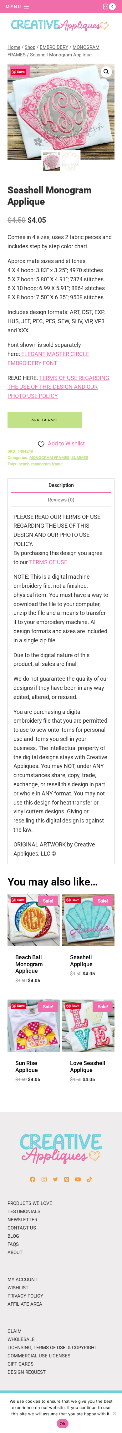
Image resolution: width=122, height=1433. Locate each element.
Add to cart (45, 419)
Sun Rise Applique (26, 1066)
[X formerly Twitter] (55, 1179)
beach (23, 463)
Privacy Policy (25, 1296)
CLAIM (15, 1331)
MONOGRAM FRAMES (49, 457)
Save (21, 71)
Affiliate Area (25, 1304)
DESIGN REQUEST (27, 1372)
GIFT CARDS (20, 1364)
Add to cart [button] (33, 996)
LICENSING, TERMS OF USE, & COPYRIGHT (52, 1347)
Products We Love (30, 1203)
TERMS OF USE (48, 562)
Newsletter (22, 1220)
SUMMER (79, 457)
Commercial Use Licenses (39, 1356)
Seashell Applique (81, 960)
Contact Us (22, 1228)
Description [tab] (61, 485)
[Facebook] (32, 1179)
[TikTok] (89, 1179)
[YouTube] (78, 1179)
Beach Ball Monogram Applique (29, 964)
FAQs (13, 1244)
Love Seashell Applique (87, 1066)
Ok (62, 1423)
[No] (114, 1413)
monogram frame (47, 463)
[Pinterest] (66, 1179)
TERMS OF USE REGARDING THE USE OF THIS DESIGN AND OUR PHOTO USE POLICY (58, 387)
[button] (106, 71)
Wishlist (18, 1288)
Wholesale (21, 1339)
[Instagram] (44, 1179)
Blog (13, 1236)
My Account (23, 1279)
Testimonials (24, 1211)
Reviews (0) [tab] (61, 500)
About (15, 1252)
